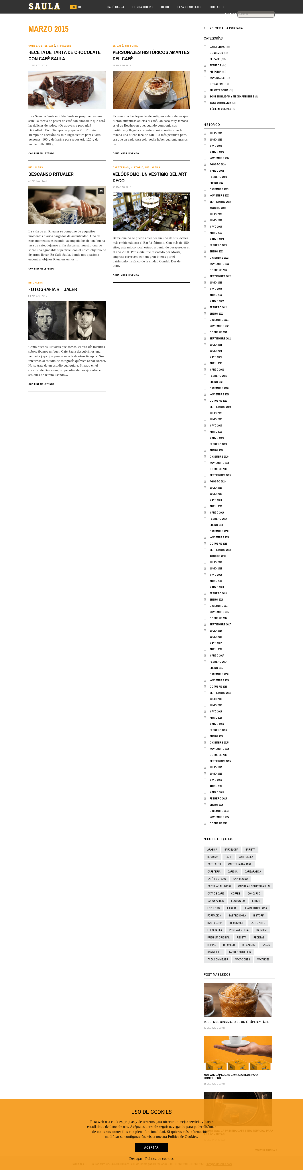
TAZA (189, 7)
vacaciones (242, 959)
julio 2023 (216, 214)
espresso (213, 908)
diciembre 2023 (219, 189)
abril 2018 (216, 581)
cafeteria (213, 871)
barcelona (231, 849)
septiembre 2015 (220, 761)
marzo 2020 (217, 438)
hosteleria (214, 923)
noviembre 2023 (219, 195)
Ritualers (64, 46)
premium (261, 930)
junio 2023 (216, 220)
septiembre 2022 (220, 276)
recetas (259, 937)
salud (266, 945)
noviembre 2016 (219, 680)
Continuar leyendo (41, 153)
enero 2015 (216, 805)
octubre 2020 (218, 401)
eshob (256, 901)
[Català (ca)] (81, 7)
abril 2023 (216, 233)
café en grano (216, 879)
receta (241, 937)
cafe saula (246, 857)
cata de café (215, 893)
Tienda (142, 7)
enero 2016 (216, 736)
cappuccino (240, 879)
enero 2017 (216, 668)
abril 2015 (216, 786)
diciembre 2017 (219, 606)
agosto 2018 (217, 556)
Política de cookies (159, 1158)
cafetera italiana (240, 864)
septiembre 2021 (220, 338)
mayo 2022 (216, 289)
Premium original (218, 937)
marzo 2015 (217, 792)
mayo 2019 (216, 500)
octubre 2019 (218, 469)
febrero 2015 (218, 798)
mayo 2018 (216, 575)
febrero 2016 (218, 730)
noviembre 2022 (219, 264)
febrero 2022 (218, 307)
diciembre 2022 (219, 258)
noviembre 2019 (219, 463)
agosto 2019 (217, 481)
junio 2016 (216, 705)
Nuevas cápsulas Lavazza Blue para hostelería (231, 1076)
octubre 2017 (218, 618)
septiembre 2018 (220, 550)
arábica (212, 849)
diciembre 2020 (219, 388)
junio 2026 (216, 139)
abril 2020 (216, 432)
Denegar (135, 1158)
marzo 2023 (217, 239)
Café (115, 7)
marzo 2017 (217, 655)
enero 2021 (216, 382)
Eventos (215, 65)
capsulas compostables (254, 886)
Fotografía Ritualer (52, 289)
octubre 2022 (218, 270)
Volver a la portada (226, 28)
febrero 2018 (218, 593)
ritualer (229, 945)
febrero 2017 (218, 662)
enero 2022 (216, 313)
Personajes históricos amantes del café (151, 55)
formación (214, 915)
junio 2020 (216, 419)
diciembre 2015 (219, 742)
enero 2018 (216, 599)
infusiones (236, 923)
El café (50, 46)
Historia (131, 46)
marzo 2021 (217, 369)
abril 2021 (216, 363)
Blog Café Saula (48, 7)
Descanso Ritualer (51, 174)
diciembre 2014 (219, 811)
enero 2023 (216, 251)
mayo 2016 (216, 711)
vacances (263, 959)
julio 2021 (216, 345)
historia (258, 915)
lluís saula (214, 930)
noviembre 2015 (219, 749)
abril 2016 (216, 718)
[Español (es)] (73, 7)
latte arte (258, 923)
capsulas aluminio (219, 886)
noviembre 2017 (219, 612)
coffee (235, 893)
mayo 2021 (216, 357)
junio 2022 (216, 282)
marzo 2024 (217, 171)
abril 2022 (216, 295)
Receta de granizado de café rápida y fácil (236, 1022)
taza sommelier (217, 959)
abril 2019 (216, 506)
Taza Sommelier (220, 103)
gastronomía (237, 915)
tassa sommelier (240, 952)
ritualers (248, 945)
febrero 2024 (218, 177)
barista (250, 849)
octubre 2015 (218, 755)
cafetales (214, 864)
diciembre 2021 (219, 320)
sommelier (214, 952)
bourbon (212, 857)
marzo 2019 (217, 512)
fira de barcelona (255, 908)
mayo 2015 (216, 780)
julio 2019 (216, 488)
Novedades (217, 78)
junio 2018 (216, 568)
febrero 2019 (218, 519)
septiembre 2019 (220, 475)
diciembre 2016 (219, 674)
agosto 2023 (217, 208)
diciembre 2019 (219, 456)
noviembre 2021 (219, 326)
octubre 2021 (218, 332)
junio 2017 (216, 637)
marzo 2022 (217, 301)
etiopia (231, 908)
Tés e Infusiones (220, 109)
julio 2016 (216, 699)
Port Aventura (239, 930)
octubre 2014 (218, 823)
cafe (229, 857)
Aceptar (151, 1147)
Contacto (216, 7)
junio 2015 (216, 773)
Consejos (35, 46)
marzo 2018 (217, 587)
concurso (254, 893)
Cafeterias (121, 167)
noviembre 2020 (219, 394)
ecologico (238, 901)
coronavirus (215, 901)
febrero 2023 (218, 245)
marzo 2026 (217, 152)
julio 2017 (216, 631)
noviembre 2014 (219, 817)
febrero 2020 (218, 444)
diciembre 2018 (219, 531)
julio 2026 (216, 133)
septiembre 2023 (220, 202)
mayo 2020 (216, 425)
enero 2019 (216, 525)
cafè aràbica (253, 871)
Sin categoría (219, 90)
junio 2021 (216, 351)
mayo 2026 (216, 146)
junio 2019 (216, 494)
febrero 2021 (218, 376)
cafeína (233, 871)
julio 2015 (216, 767)
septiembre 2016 (220, 693)
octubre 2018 (218, 543)
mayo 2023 (216, 226)
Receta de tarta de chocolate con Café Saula (64, 55)
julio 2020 (216, 413)
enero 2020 (216, 450)
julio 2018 (216, 562)
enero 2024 (216, 183)
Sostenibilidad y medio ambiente (232, 96)
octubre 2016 (218, 686)
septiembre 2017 (220, 624)
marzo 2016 (217, 724)
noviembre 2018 (219, 537)
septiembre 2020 (220, 407)
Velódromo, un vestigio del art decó (150, 177)
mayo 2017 (216, 643)
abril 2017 (216, 649)
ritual (211, 945)
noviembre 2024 (219, 158)
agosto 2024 (217, 164)
